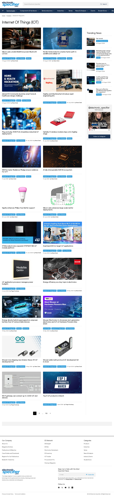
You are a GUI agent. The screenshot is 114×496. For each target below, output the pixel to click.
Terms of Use (78, 479)
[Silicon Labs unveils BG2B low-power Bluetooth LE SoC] (21, 39)
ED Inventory (48, 453)
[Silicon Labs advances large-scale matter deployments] (62, 195)
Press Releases (21, 58)
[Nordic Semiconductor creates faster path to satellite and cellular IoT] (62, 39)
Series (85, 450)
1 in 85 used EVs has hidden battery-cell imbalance (102, 78)
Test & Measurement (102, 41)
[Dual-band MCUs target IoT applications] (62, 233)
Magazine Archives (7, 447)
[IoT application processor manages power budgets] (21, 269)
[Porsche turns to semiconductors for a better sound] (91, 67)
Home (3, 15)
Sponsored (26, 328)
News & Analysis (88, 453)
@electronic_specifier (98, 107)
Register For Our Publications (10, 456)
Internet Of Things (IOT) (9, 58)
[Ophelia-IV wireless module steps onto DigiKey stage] (62, 119)
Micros (59, 250)
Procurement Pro (50, 460)
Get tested (99, 38)
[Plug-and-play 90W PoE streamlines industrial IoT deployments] (21, 119)
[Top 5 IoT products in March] (62, 383)
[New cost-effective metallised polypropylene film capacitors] (91, 92)
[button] (3, 10)
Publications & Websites (9, 450)
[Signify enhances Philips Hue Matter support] (21, 195)
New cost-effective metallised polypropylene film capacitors (103, 90)
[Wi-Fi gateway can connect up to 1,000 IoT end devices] (21, 383)
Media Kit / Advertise (8, 460)
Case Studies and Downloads (10, 453)
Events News (47, 328)
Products (9, 15)
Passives (19, 328)
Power (98, 57)
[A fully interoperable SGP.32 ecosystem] (62, 157)
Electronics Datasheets (51, 450)
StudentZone (87, 460)
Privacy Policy (69, 479)
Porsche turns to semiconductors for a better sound (102, 65)
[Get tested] (91, 42)
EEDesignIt (48, 443)
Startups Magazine (50, 463)
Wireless (28, 58)
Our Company (7, 440)
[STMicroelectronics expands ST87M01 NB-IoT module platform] (21, 233)
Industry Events (88, 456)
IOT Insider (48, 456)
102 (46, 413)
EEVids (47, 447)
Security (28, 176)
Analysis (99, 82)
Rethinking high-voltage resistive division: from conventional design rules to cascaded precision (104, 53)
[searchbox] (61, 4)
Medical (19, 100)
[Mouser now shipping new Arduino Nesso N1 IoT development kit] (21, 347)
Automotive (100, 69)
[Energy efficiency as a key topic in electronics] (62, 269)
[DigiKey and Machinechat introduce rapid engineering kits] (62, 81)
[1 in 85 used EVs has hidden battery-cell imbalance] (91, 80)
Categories (87, 440)
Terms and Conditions (20, 494)
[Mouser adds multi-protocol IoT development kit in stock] (62, 347)
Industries (87, 447)
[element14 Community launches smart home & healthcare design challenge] (21, 81)
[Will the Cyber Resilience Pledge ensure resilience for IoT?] (21, 157)
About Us (5, 443)
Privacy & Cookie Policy (7, 494)
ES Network (49, 440)
